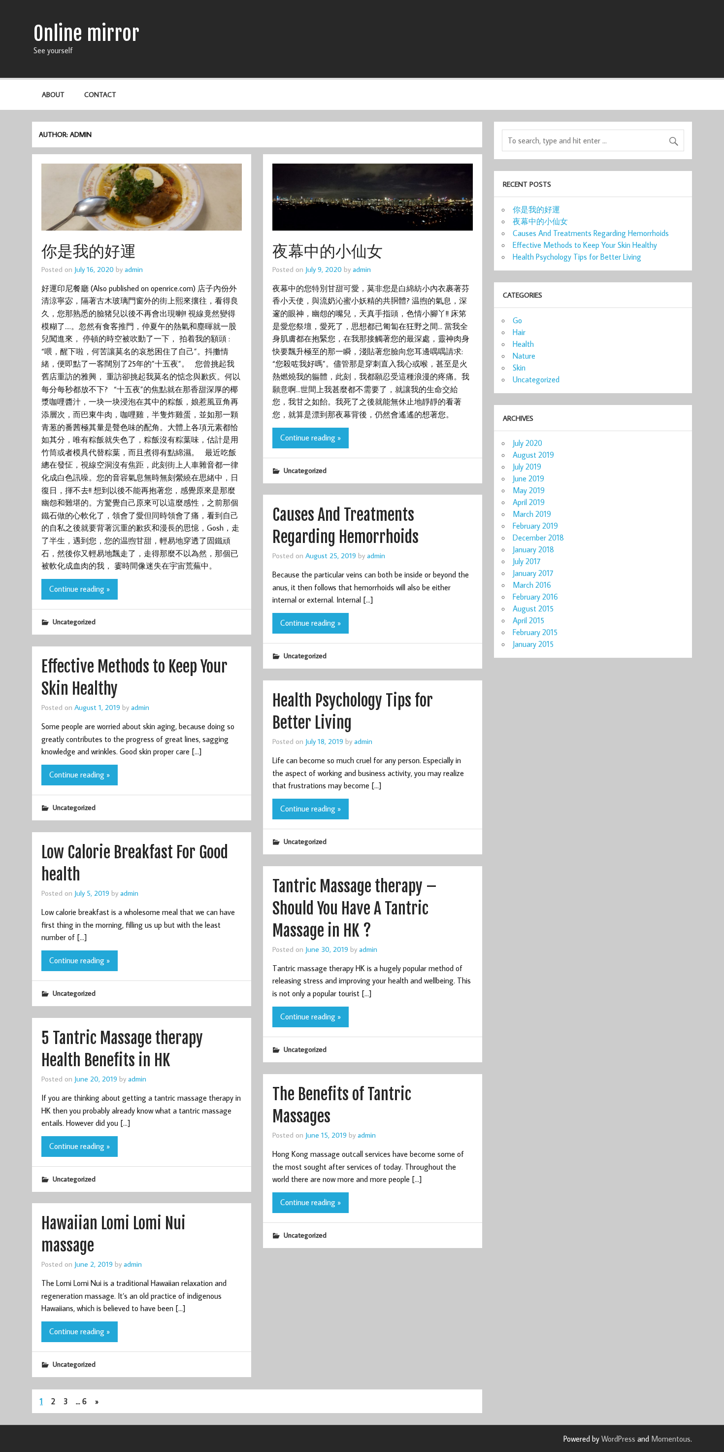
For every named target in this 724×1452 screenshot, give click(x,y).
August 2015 (533, 608)
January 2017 (533, 573)
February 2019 (535, 526)
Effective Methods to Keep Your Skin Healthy (585, 245)
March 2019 (532, 514)
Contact (100, 94)
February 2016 (535, 597)
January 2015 (533, 644)
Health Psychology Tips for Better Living (577, 257)
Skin (519, 367)
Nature (524, 356)
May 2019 (529, 490)
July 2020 (527, 443)
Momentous (671, 1439)
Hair (519, 332)
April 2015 (528, 620)
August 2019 (533, 455)
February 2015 (535, 632)
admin (134, 269)
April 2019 (529, 502)
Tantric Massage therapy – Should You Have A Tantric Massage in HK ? (354, 909)
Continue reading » (79, 589)
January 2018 (533, 549)
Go (517, 320)
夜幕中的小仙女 (327, 251)
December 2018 (538, 537)
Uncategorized (74, 621)
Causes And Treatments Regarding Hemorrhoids (591, 233)
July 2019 (527, 467)
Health (523, 344)
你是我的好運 (88, 251)
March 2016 (532, 585)
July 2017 (527, 561)
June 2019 (528, 478)
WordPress (618, 1439)
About (53, 94)
